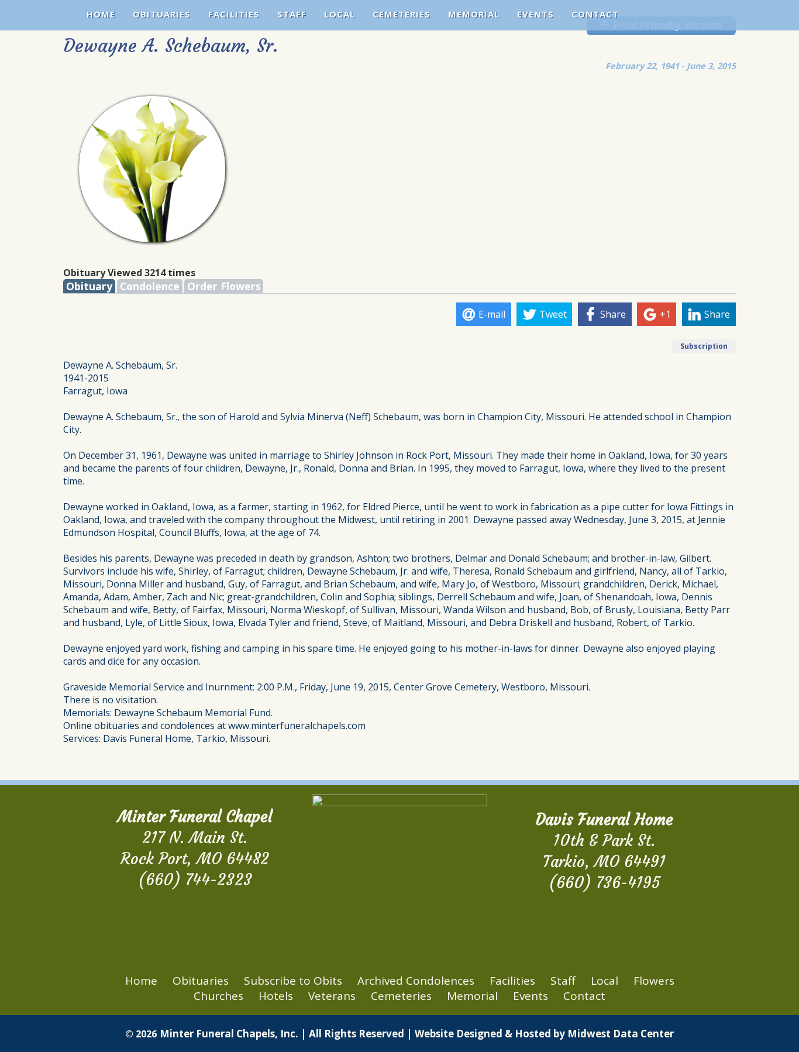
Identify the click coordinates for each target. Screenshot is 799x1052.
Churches (218, 995)
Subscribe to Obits (293, 980)
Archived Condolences (415, 980)
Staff (291, 14)
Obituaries (162, 14)
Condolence (150, 286)
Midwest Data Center (620, 1033)
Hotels (276, 995)
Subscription (704, 346)
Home (101, 14)
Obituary (89, 286)
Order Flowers (223, 286)
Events (535, 14)
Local (339, 14)
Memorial (474, 14)
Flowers (653, 980)
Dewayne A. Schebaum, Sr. (170, 46)
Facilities (234, 14)
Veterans (332, 995)
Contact (595, 14)
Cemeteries (402, 14)
